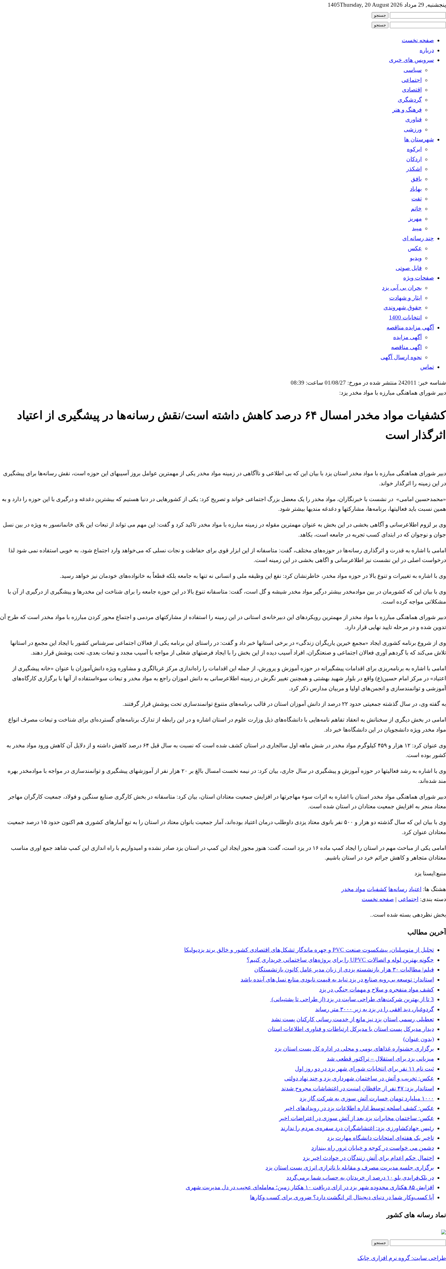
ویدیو (416, 258)
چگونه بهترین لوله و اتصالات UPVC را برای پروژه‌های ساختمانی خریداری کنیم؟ (340, 960)
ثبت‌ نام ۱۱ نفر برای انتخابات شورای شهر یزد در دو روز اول (364, 1068)
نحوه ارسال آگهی (401, 357)
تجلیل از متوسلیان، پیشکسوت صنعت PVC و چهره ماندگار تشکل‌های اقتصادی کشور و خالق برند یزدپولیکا (309, 950)
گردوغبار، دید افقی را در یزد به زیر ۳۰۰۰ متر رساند (374, 1009)
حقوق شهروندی (402, 307)
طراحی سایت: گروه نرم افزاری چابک (401, 1258)
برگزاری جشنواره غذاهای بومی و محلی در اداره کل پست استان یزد (354, 1048)
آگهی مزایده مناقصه (410, 327)
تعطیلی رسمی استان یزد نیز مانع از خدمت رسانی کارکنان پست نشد (352, 1019)
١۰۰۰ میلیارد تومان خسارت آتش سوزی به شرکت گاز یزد (366, 1098)
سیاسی (413, 70)
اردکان (414, 159)
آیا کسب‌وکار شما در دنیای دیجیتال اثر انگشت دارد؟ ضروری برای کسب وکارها (342, 1197)
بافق (416, 179)
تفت (416, 198)
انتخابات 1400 (405, 317)
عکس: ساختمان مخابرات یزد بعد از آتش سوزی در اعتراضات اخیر (356, 1118)
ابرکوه (414, 149)
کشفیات (377, 889)
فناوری (413, 119)
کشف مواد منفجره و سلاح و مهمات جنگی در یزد (376, 989)
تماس (427, 367)
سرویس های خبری (411, 60)
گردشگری (410, 99)
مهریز (415, 218)
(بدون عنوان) (418, 1039)
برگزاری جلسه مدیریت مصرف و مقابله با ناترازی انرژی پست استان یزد (349, 1167)
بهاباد (416, 189)
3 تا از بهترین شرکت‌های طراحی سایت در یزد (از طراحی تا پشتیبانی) (352, 999)
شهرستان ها (419, 139)
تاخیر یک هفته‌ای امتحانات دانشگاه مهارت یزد (380, 1138)
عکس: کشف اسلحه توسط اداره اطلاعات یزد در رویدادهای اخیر (359, 1108)
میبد (417, 228)
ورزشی (413, 129)
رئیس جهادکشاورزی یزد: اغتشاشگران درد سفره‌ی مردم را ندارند (357, 1128)
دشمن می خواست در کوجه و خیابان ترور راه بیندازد (372, 1148)
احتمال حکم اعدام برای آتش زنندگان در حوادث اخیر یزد (368, 1158)
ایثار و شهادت (405, 298)
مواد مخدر (353, 889)
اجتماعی (411, 80)
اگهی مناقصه (406, 347)
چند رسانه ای (418, 238)
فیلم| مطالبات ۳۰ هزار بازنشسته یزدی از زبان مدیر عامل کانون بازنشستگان (344, 969)
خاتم (416, 208)
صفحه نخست (418, 40)
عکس (415, 248)
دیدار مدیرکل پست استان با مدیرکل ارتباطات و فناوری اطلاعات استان (351, 1029)
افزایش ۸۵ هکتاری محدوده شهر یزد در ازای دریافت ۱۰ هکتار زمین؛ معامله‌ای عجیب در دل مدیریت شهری (310, 1187)
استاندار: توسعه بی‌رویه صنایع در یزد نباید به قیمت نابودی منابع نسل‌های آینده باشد (337, 979)
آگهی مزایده (407, 337)
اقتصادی (412, 89)
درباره (427, 50)
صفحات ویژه (418, 277)
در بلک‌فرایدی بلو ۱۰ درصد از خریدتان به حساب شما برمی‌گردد (360, 1177)
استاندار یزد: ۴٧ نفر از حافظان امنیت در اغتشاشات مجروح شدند (357, 1088)
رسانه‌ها (397, 889)
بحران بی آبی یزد (402, 287)
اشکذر (414, 169)
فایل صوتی (409, 268)
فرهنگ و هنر (407, 109)
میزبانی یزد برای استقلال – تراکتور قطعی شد (380, 1058)
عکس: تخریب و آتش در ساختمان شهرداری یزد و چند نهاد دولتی (359, 1078)
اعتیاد (415, 889)
